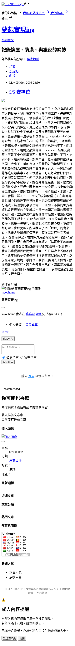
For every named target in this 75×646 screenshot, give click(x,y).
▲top (5, 331)
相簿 (12, 66)
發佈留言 (8, 362)
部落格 (13, 71)
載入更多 (8, 338)
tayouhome (8, 292)
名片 (12, 76)
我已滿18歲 (9, 638)
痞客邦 (30, 314)
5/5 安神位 (19, 92)
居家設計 (33, 59)
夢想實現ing (18, 29)
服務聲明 (42, 592)
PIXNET (18, 589)
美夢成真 (31, 324)
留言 (39, 314)
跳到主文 (8, 40)
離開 (22, 638)
